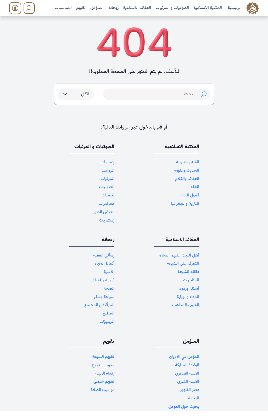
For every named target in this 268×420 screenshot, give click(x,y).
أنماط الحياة (104, 263)
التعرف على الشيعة (183, 263)
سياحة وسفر (103, 297)
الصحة (109, 288)
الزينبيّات (106, 321)
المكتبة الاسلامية (207, 7)
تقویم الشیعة (103, 356)
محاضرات (106, 203)
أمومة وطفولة (103, 280)
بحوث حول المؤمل (183, 406)
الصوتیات (106, 187)
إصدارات (107, 162)
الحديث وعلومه (186, 170)
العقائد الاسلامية (137, 7)
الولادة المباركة (187, 365)
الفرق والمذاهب (185, 305)
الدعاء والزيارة (188, 297)
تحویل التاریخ (103, 365)
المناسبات (63, 7)
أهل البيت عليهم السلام (179, 255)
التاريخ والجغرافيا (185, 203)
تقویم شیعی (103, 381)
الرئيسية (235, 7)
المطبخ (108, 313)
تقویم (81, 7)
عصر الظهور (189, 390)
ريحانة (113, 7)
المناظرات (191, 280)
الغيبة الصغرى (187, 373)
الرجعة (193, 398)
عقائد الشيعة (188, 272)
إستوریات (106, 220)
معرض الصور (103, 212)
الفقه (195, 187)
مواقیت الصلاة (102, 390)
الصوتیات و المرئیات (172, 7)
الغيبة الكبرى (188, 381)
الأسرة (109, 272)
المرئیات (107, 179)
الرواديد (108, 170)
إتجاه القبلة (104, 373)
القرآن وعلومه (187, 162)
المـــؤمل (97, 7)
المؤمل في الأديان (184, 356)
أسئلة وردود (189, 288)
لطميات (108, 195)
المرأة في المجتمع (99, 305)
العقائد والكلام (187, 179)
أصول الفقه (189, 195)
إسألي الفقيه (103, 255)
